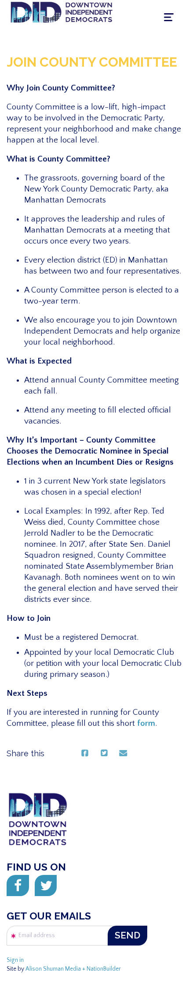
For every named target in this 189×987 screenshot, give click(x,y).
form (146, 723)
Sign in (15, 960)
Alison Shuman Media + (56, 969)
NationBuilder (104, 969)
